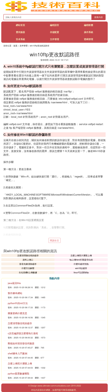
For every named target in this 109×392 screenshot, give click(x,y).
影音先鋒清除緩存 (27, 263)
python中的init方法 (18, 303)
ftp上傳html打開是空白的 (81, 259)
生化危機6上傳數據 (28, 272)
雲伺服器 (20, 32)
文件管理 (54, 39)
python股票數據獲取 (18, 373)
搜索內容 (98, 17)
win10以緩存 (81, 268)
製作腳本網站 (15, 293)
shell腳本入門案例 (17, 353)
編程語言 (54, 25)
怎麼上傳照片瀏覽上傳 (81, 255)
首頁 (15, 45)
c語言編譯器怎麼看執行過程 (23, 333)
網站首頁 (20, 25)
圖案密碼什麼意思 (17, 313)
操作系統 (88, 32)
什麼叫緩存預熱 (81, 263)
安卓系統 (20, 39)
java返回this (14, 283)
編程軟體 (88, 25)
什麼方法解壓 (28, 268)
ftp (27, 66)
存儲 (41, 134)
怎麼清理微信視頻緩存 (28, 255)
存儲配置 (54, 32)
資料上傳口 (28, 259)
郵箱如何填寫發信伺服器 (21, 343)
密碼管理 (88, 39)
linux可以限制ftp (81, 272)
